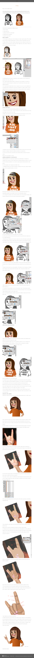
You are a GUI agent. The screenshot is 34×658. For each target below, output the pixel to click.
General (7, 648)
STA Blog (17, 5)
